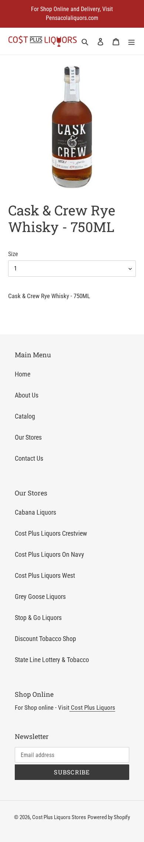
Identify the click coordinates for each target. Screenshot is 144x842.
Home (22, 374)
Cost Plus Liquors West (45, 575)
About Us (26, 395)
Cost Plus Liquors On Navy (49, 554)
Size (13, 254)
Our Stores (28, 437)
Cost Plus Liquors (92, 707)
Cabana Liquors (35, 512)
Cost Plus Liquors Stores (59, 817)
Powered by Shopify (109, 817)
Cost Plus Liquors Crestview (51, 533)
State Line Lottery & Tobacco (52, 660)
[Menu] (131, 41)
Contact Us (29, 458)
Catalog (25, 416)
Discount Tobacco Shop (45, 638)
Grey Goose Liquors (40, 596)
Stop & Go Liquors (38, 617)
